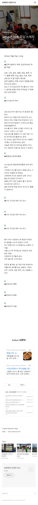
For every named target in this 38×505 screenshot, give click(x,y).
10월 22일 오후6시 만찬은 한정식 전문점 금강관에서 (14, 411)
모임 (7, 392)
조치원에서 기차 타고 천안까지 (14, 395)
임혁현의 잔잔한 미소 (9, 3)
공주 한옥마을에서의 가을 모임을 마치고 (14, 405)
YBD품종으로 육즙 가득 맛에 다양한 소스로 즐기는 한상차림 (12, 357)
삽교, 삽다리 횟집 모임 (11, 402)
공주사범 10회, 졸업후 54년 (13, 400)
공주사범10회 (12, 392)
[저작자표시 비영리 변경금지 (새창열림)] (29, 385)
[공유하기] (12, 385)
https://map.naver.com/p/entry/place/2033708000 (16, 350)
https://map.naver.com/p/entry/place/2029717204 (16, 365)
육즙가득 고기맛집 (12, 353)
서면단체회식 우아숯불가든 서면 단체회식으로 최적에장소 (18, 368)
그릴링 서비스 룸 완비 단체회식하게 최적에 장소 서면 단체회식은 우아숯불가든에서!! (18, 372)
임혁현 (6, 471)
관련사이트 (5, 493)
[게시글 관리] (15, 385)
